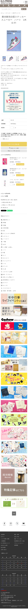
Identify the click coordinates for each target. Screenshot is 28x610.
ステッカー (8, 13)
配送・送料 (16, 534)
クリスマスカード (7, 288)
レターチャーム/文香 (7, 271)
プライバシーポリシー (19, 543)
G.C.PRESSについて (5, 543)
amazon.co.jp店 (4, 545)
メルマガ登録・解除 (5, 538)
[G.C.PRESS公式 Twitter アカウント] (17, 523)
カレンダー (5, 285)
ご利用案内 (3, 541)
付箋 (4, 252)
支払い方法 (16, 536)
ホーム (2, 13)
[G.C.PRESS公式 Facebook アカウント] (4, 523)
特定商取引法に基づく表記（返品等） (9, 199)
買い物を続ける (4, 207)
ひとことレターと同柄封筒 (9, 233)
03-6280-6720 (8, 597)
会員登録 (3, 534)
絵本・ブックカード (7, 274)
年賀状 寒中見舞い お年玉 (9, 290)
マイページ (19, 6)
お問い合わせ (3, 549)
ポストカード (6, 258)
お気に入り (14, 6)
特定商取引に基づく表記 (19, 541)
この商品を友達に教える (6, 202)
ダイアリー (5, 282)
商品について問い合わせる (14, 150)
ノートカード (6, 238)
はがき (4, 244)
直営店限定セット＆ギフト (9, 279)
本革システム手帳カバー (8, 277)
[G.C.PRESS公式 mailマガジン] (24, 523)
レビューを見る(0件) (5, 193)
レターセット (6, 236)
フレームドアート (7, 260)
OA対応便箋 (5, 228)
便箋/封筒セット (6, 219)
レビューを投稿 (4, 196)
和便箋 (4, 222)
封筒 (4, 230)
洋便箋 (4, 225)
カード (4, 255)
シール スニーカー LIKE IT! (17, 179)
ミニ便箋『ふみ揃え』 (8, 247)
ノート (4, 249)
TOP (3, 6)
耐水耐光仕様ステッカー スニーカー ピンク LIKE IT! (18, 158)
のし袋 (4, 269)
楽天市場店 (3, 547)
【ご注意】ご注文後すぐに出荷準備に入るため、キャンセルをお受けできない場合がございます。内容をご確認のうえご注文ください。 (13, 135)
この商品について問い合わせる (8, 205)
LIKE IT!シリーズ (16, 13)
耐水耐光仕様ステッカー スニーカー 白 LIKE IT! (18, 169)
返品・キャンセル (18, 538)
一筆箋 (4, 241)
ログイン (3, 536)
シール (4, 263)
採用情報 (16, 545)
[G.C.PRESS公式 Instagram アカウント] (11, 523)
